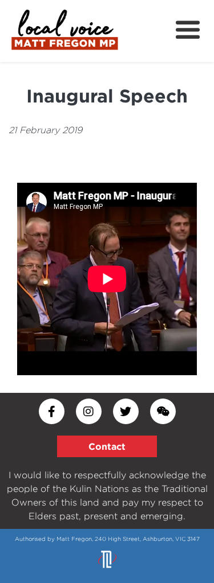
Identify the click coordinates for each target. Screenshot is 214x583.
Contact (107, 446)
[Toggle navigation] (188, 30)
